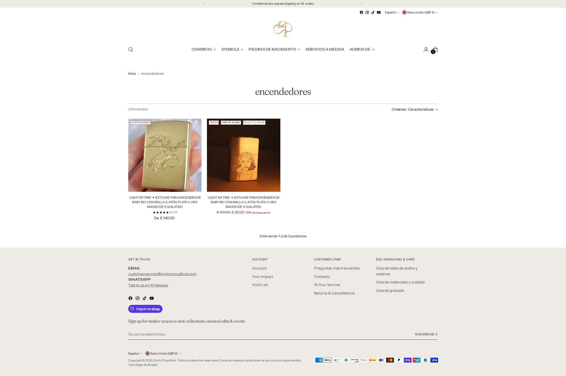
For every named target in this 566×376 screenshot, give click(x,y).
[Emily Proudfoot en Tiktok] (373, 12)
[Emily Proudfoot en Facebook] (361, 12)
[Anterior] (204, 4)
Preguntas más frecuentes (337, 268)
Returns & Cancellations (334, 293)
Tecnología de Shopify (143, 365)
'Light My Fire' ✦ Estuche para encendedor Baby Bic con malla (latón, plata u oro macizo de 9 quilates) (165, 202)
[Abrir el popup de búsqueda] (130, 49)
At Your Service (327, 285)
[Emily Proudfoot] (283, 28)
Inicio (132, 73)
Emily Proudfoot (165, 360)
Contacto (322, 276)
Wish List (260, 285)
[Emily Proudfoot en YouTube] (379, 12)
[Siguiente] (361, 4)
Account (259, 268)
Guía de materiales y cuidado (400, 282)
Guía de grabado (390, 290)
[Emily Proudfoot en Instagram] (367, 12)
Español (390, 12)
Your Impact (262, 276)
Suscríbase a (426, 334)
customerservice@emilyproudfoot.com (162, 274)
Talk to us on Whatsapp (148, 285)
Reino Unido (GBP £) (421, 12)
